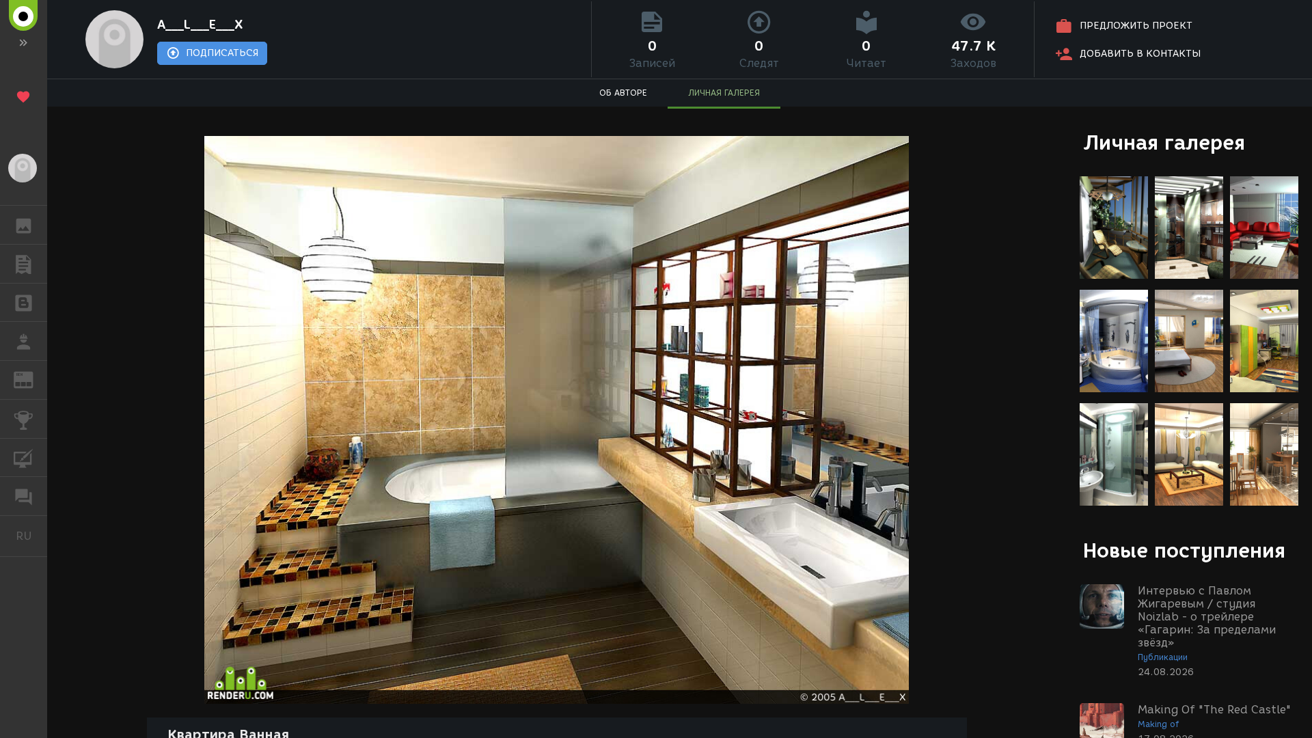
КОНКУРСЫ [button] (23, 419)
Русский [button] (31, 536)
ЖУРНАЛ (31, 378)
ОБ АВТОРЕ (623, 92)
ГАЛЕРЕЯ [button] (23, 225)
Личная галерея (1164, 142)
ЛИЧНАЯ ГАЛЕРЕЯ (724, 92)
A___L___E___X (200, 24)
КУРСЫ (23, 458)
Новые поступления (1184, 550)
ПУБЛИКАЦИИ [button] (23, 264)
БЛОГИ (23, 303)
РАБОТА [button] (23, 341)
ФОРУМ (23, 496)
